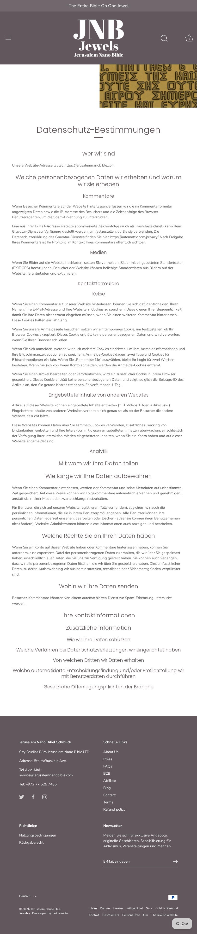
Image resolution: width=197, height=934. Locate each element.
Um (145, 915)
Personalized (131, 915)
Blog (107, 787)
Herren (118, 908)
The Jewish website (164, 915)
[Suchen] (164, 38)
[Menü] (8, 38)
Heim (93, 908)
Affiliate (109, 780)
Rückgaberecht (31, 842)
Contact (109, 795)
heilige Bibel (134, 908)
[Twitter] (21, 796)
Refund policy (114, 809)
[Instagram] (44, 796)
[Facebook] (33, 796)
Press (107, 759)
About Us (110, 752)
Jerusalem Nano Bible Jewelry (40, 911)
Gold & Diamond (166, 908)
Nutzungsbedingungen (37, 835)
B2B (106, 773)
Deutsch (24, 896)
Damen (105, 908)
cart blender (60, 913)
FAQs (107, 766)
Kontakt (94, 915)
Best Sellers (110, 915)
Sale (149, 908)
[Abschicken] (175, 861)
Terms (108, 802)
